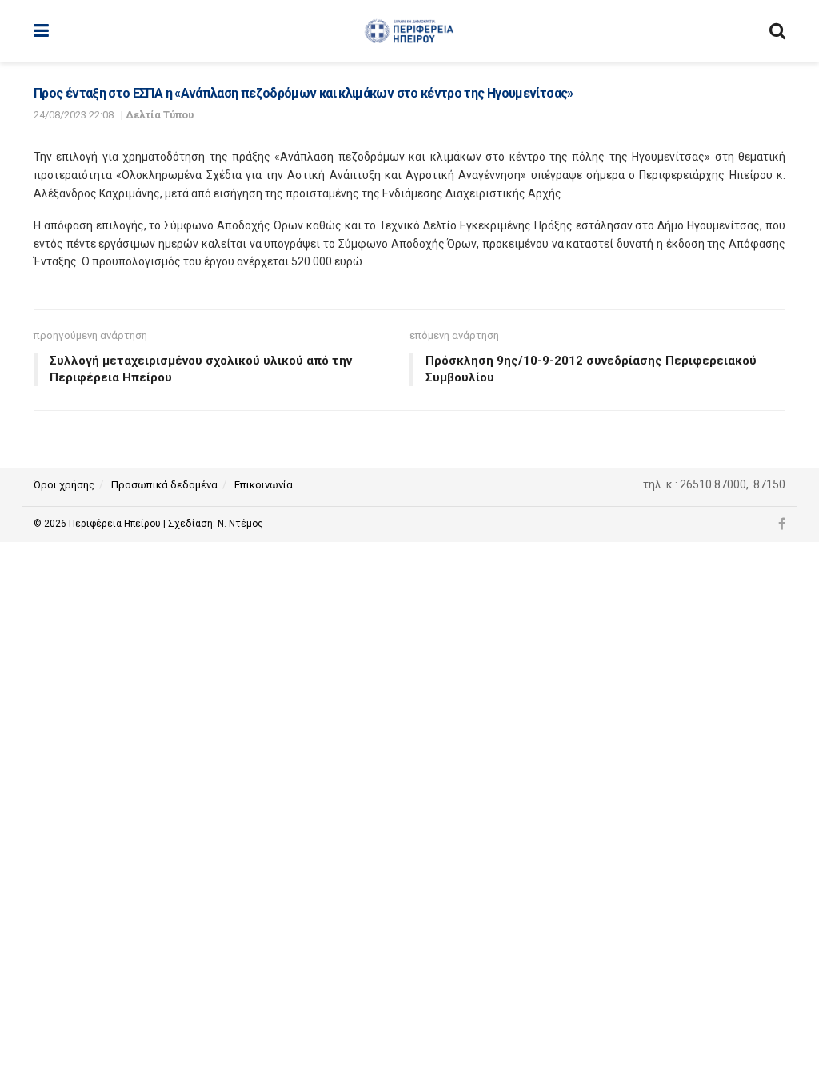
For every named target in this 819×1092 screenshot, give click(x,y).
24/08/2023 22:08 (74, 115)
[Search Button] (777, 31)
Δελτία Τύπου (160, 115)
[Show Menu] (41, 31)
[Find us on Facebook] (781, 524)
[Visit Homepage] (409, 31)
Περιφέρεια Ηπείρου (116, 523)
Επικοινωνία (263, 485)
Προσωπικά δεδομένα (164, 485)
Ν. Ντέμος (240, 523)
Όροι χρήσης (64, 485)
